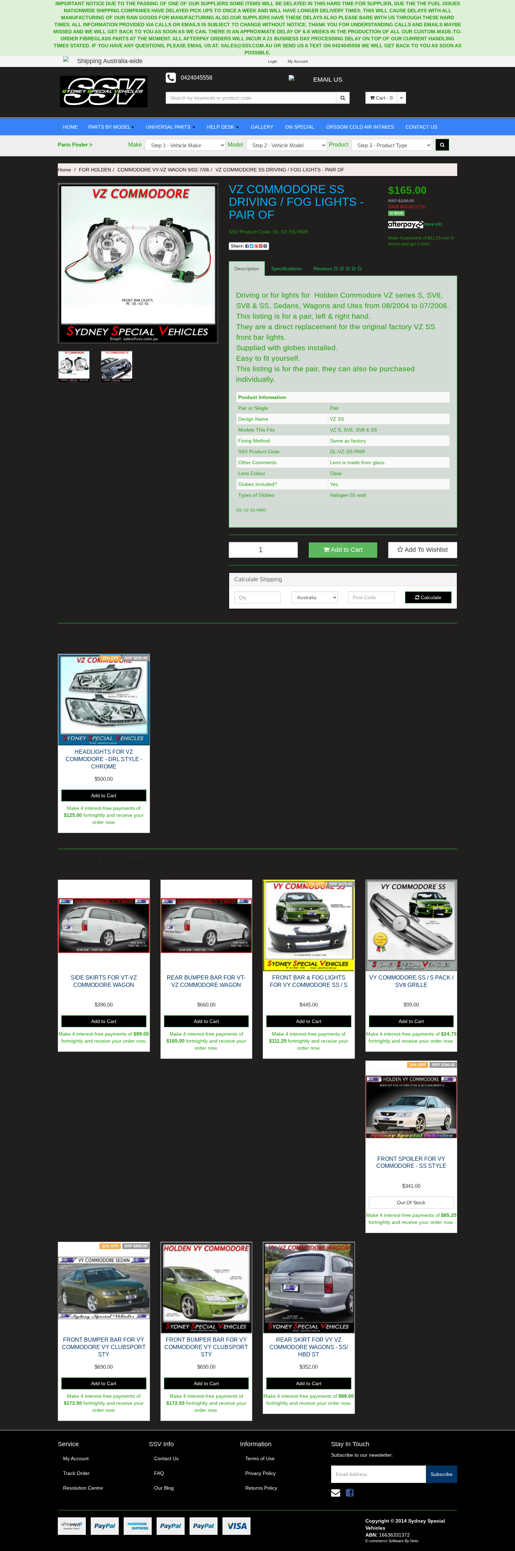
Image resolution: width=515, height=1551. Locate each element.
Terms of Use (260, 1458)
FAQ (159, 1473)
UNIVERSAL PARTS (168, 127)
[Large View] (74, 367)
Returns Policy (261, 1488)
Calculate (430, 597)
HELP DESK (220, 127)
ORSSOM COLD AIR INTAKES (359, 127)
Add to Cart (346, 549)
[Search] (343, 98)
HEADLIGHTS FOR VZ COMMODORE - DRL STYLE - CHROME (104, 759)
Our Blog (164, 1488)
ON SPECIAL (299, 127)
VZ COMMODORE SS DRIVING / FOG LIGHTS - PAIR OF (279, 169)
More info (432, 224)
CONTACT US (420, 127)
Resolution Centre (83, 1488)
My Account (76, 1458)
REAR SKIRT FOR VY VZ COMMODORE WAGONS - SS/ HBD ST (308, 1347)
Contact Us (166, 1458)
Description (246, 268)
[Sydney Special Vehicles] (103, 91)
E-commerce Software (384, 1541)
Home (64, 169)
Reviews (324, 268)
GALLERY (261, 127)
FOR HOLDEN (95, 169)
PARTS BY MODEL (109, 127)
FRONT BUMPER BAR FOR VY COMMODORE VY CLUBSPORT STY (104, 1347)
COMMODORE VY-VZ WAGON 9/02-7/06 (163, 169)
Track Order (76, 1473)
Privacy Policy (260, 1473)
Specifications (286, 268)
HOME (70, 127)
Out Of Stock (411, 1202)
